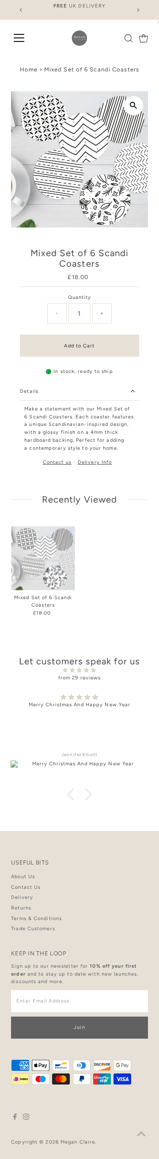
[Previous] (21, 10)
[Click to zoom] (134, 106)
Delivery (22, 897)
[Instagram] (26, 1118)
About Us (23, 876)
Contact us (57, 462)
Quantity (79, 297)
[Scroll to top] (141, 1135)
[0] (143, 38)
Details (29, 391)
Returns (21, 908)
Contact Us (26, 887)
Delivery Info (95, 462)
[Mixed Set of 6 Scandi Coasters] (43, 558)
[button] (73, 794)
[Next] (138, 10)
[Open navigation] (19, 38)
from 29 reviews (79, 678)
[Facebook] (15, 1118)
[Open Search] (128, 38)
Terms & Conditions (36, 918)
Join (79, 1027)
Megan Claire (78, 1142)
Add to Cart (79, 346)
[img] (79, 671)
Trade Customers (33, 929)
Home (29, 69)
